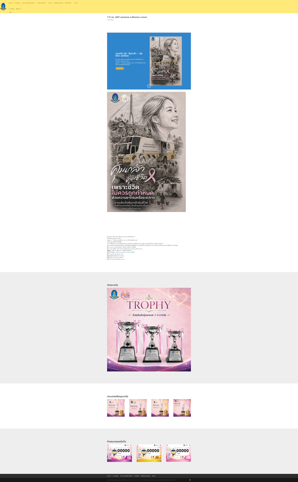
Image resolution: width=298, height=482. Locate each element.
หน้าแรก (11, 3)
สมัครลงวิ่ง (120, 68)
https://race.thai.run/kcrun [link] (124, 252)
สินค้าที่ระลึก (68, 3)
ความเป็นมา (17, 3)
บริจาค (76, 3)
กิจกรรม (50, 3)
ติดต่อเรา (18, 9)
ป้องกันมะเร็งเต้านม (58, 3)
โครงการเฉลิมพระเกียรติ (28, 3)
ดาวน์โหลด (11, 9)
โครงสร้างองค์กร (41, 3)
